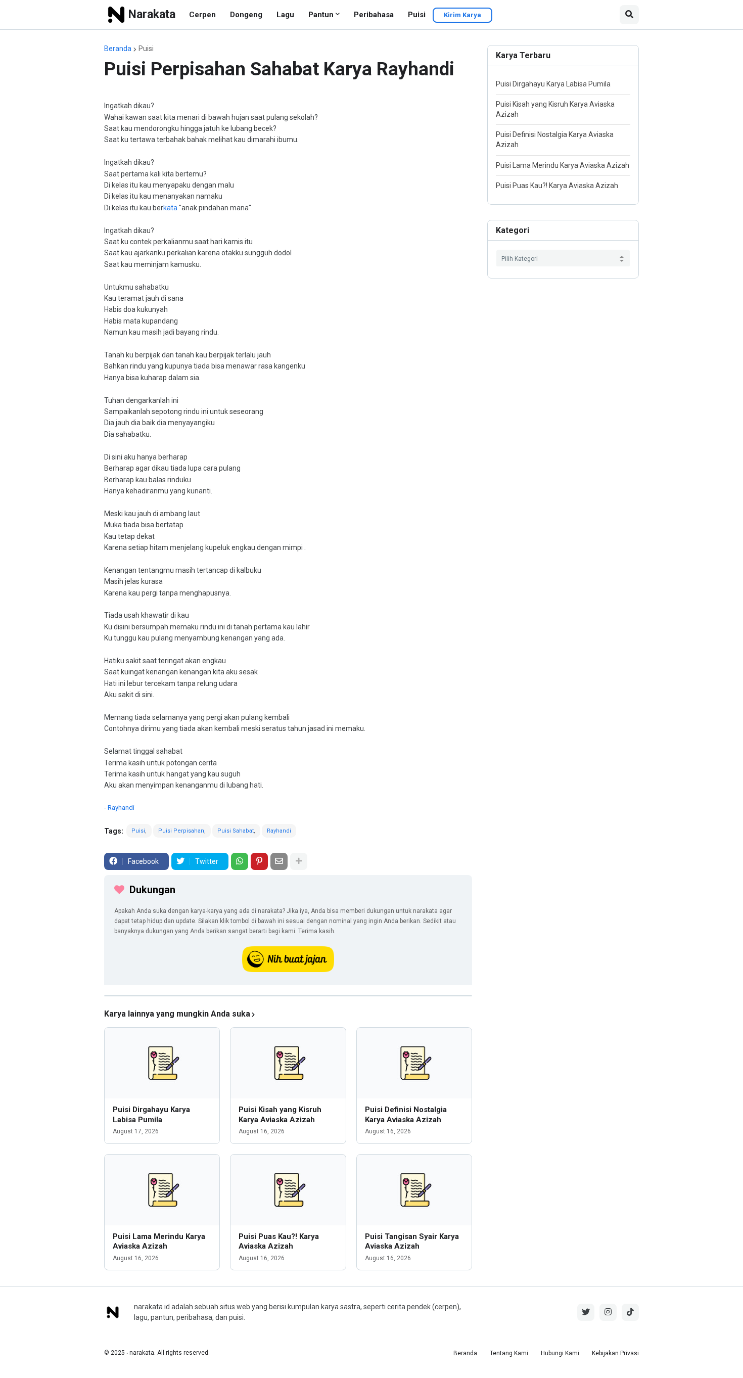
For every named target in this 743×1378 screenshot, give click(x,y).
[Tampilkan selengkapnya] (298, 861)
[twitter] (585, 1312)
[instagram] (608, 1312)
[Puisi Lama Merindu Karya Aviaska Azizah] (162, 1190)
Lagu (285, 14)
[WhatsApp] (239, 861)
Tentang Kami (509, 1353)
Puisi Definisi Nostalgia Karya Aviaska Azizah (406, 1114)
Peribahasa (374, 14)
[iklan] (288, 995)
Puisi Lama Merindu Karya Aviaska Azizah (159, 1241)
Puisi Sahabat (235, 831)
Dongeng (246, 14)
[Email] (279, 861)
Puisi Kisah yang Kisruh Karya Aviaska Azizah (280, 1114)
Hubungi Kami (560, 1353)
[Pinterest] (259, 861)
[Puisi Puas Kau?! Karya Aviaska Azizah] (287, 1190)
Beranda (117, 48)
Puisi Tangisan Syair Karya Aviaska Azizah (412, 1241)
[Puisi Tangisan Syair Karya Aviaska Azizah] (414, 1190)
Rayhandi (121, 807)
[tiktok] (630, 1312)
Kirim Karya (462, 15)
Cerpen (202, 14)
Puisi (417, 14)
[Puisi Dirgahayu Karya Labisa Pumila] (162, 1063)
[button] (629, 14)
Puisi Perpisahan (181, 831)
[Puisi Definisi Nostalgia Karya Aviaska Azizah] (414, 1063)
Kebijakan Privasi (615, 1353)
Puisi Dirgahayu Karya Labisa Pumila (151, 1114)
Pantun (321, 14)
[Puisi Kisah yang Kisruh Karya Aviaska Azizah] (287, 1063)
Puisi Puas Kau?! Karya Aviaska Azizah (279, 1241)
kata (170, 208)
